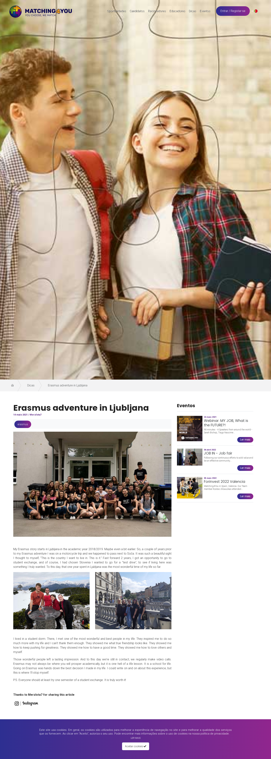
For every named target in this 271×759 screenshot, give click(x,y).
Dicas (30, 385)
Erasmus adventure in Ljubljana (67, 385)
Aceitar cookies (134, 746)
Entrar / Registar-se (232, 11)
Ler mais (135, 738)
